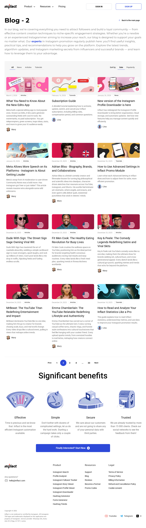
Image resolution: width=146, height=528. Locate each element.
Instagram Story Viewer (63, 484)
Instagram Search (61, 472)
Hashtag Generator (61, 496)
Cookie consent (115, 488)
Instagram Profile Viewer (64, 488)
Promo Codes (91, 488)
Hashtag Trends (60, 504)
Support (88, 472)
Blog (87, 476)
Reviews (88, 480)
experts (37, 41)
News (19, 67)
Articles (28, 67)
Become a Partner (93, 484)
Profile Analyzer (60, 476)
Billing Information (117, 480)
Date (121, 67)
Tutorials (38, 67)
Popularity (130, 67)
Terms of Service (116, 472)
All (12, 67)
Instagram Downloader (63, 492)
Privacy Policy (115, 476)
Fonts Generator (60, 500)
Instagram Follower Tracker (65, 480)
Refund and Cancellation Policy (122, 484)
